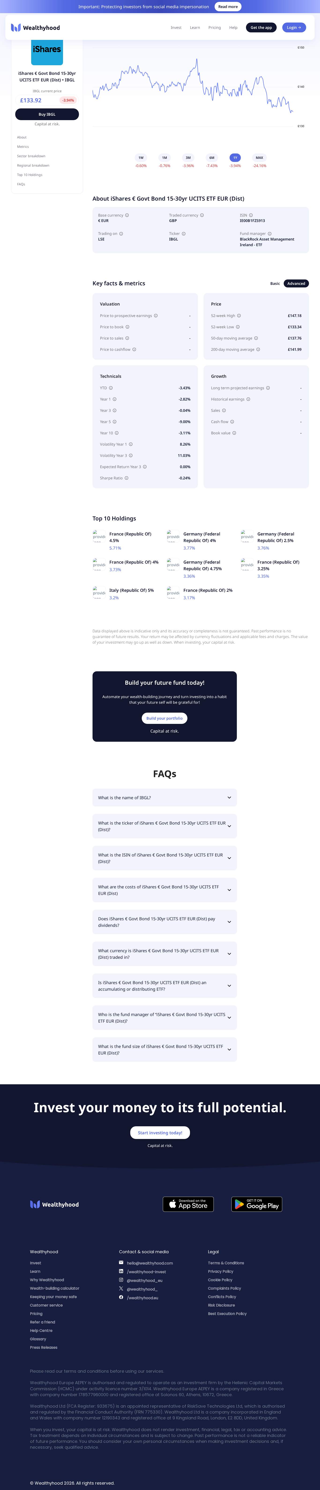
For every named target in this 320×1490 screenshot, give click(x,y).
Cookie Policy (220, 1280)
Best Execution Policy (227, 1313)
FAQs (21, 184)
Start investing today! (160, 1132)
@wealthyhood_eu (144, 1280)
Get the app (261, 27)
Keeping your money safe (53, 1296)
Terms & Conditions (226, 1263)
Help (233, 27)
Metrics (23, 146)
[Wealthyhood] (35, 27)
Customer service (46, 1305)
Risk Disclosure (221, 1305)
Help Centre (41, 1330)
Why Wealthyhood (47, 1280)
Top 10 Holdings (29, 174)
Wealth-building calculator (54, 1288)
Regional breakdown (33, 165)
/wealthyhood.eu (142, 1298)
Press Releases (43, 1347)
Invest (176, 27)
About (21, 137)
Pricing (214, 27)
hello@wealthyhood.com (150, 1263)
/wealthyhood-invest (146, 1272)
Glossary (38, 1339)
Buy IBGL (47, 114)
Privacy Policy (220, 1271)
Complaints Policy (224, 1288)
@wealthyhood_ (142, 1289)
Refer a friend (42, 1322)
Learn (195, 27)
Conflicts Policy (222, 1296)
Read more (228, 6)
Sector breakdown (31, 156)
